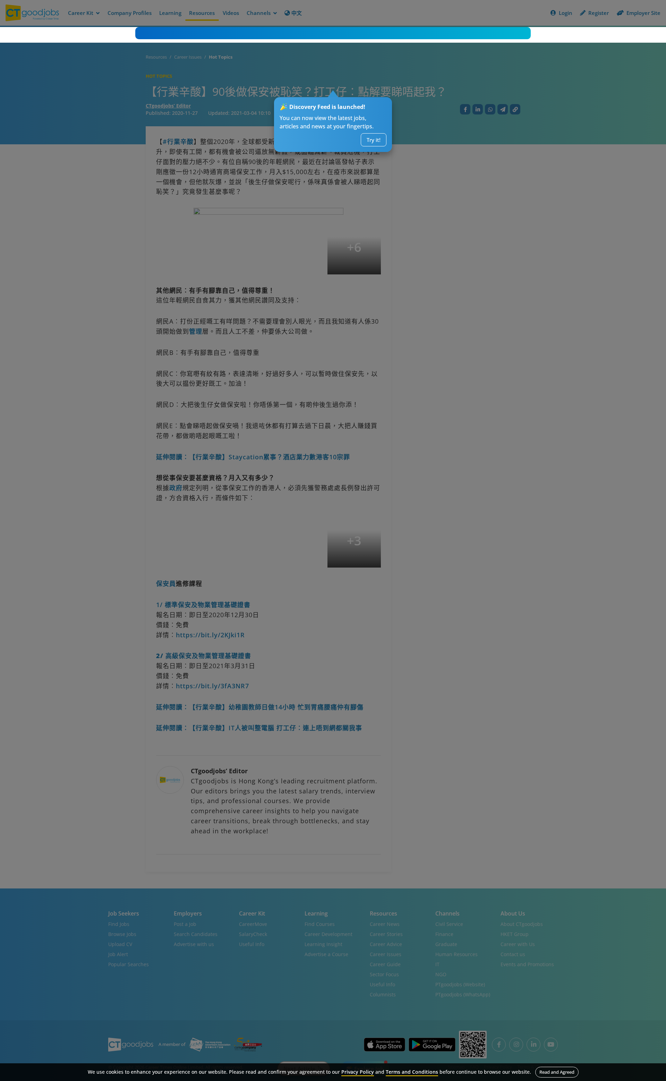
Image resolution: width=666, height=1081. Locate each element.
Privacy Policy (357, 1072)
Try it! (374, 139)
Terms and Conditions (412, 1072)
